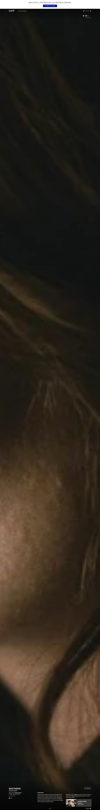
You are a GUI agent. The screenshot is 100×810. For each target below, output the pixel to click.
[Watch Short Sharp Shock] (71, 803)
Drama (10, 796)
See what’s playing (50, 6)
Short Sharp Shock (82, 802)
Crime (14, 796)
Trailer (88, 788)
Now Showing (22, 11)
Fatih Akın (81, 804)
